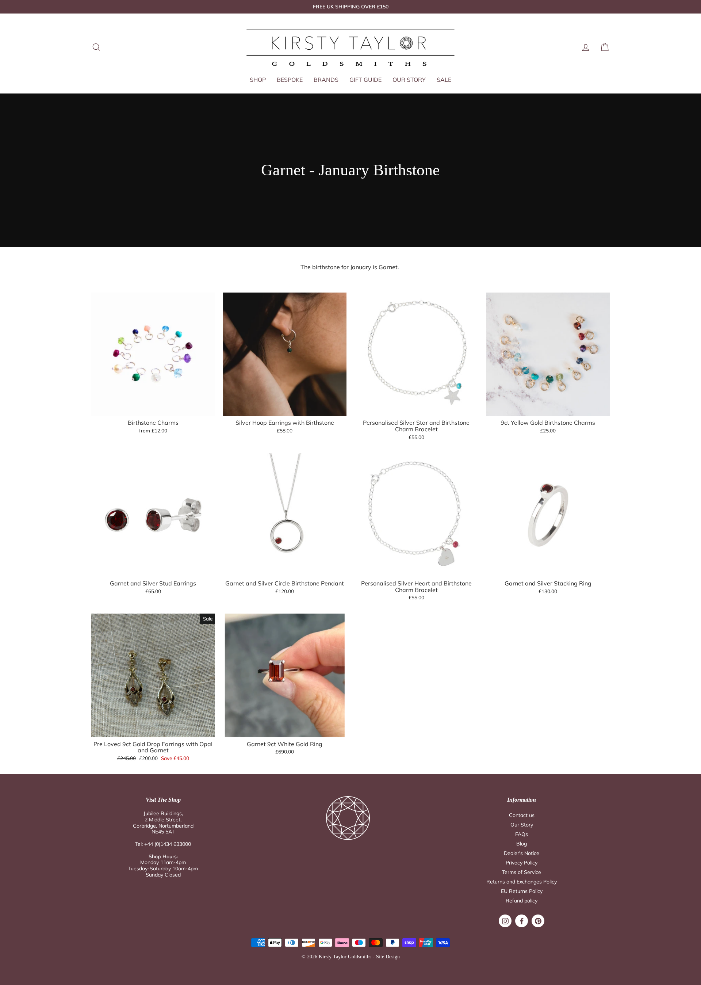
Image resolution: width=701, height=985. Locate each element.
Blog (521, 843)
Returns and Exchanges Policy (521, 881)
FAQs (521, 834)
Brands (326, 79)
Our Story (409, 79)
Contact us (522, 815)
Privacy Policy (521, 862)
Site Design (388, 956)
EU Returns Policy (522, 891)
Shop (258, 79)
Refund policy (521, 900)
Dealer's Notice (521, 853)
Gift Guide (365, 79)
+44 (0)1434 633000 (167, 844)
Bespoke (290, 79)
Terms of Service (521, 872)
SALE (444, 79)
